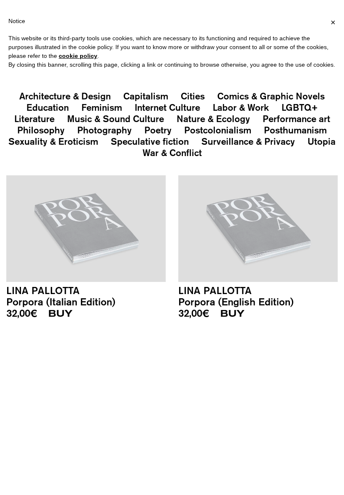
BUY (60, 313)
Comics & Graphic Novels (271, 96)
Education (47, 107)
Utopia (322, 141)
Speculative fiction (150, 141)
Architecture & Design (65, 96)
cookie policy (78, 55)
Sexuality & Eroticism (53, 141)
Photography (104, 130)
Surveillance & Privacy (248, 141)
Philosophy (41, 130)
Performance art (296, 118)
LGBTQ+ (299, 107)
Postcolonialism (217, 130)
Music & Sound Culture (115, 118)
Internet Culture (167, 107)
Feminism (101, 107)
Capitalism (145, 96)
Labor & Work (241, 107)
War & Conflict (172, 152)
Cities (193, 96)
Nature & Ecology (213, 118)
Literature (34, 118)
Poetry (158, 130)
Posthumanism (295, 130)
